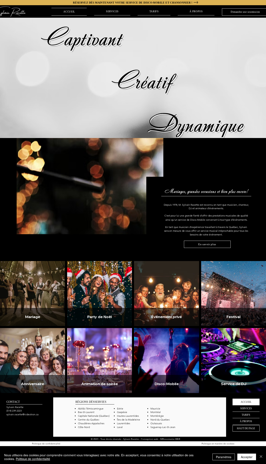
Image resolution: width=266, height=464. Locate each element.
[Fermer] (261, 457)
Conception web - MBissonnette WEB (160, 439)
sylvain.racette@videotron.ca (22, 414)
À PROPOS (246, 421)
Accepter (246, 457)
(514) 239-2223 (14, 410)
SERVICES (246, 408)
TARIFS (246, 414)
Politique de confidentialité (33, 459)
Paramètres (223, 457)
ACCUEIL (246, 402)
